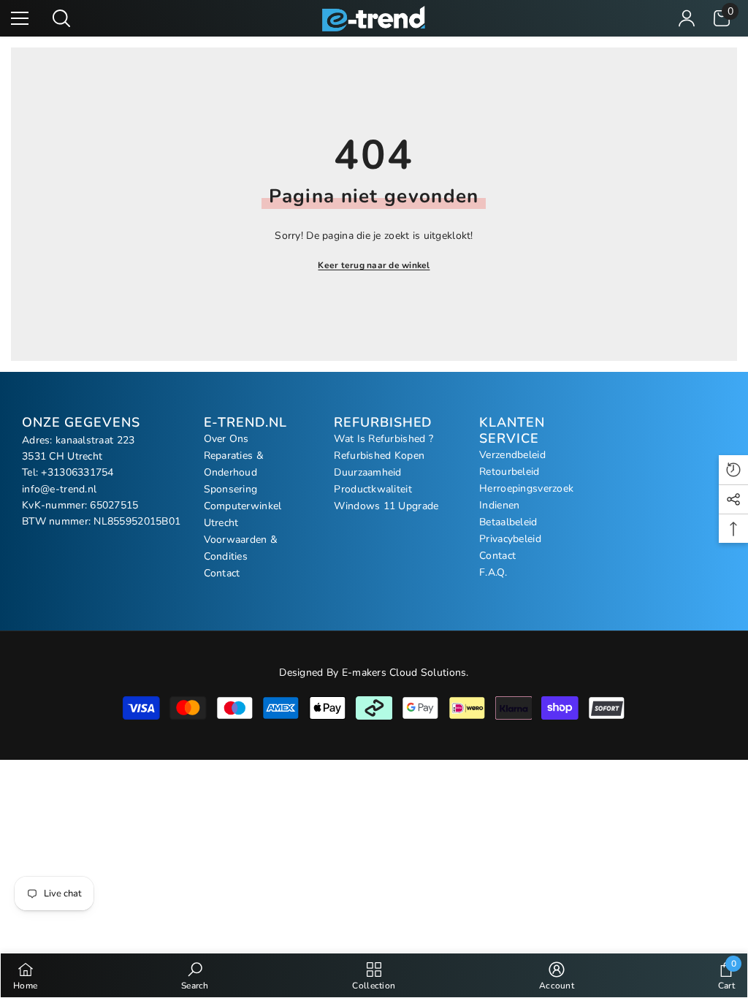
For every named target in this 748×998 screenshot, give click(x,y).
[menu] (19, 18)
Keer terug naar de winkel (374, 265)
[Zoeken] (61, 18)
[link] (195, 975)
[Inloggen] (686, 18)
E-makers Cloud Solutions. (405, 672)
